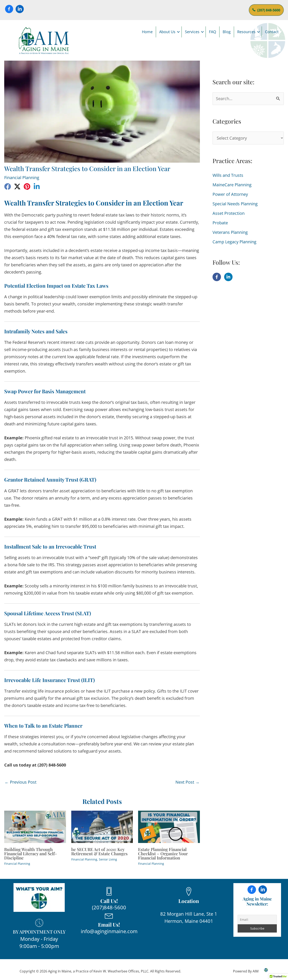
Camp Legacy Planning (234, 242)
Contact (272, 31)
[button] (178, 31)
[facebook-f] (218, 277)
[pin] (27, 186)
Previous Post (20, 782)
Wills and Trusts (228, 175)
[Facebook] (7, 186)
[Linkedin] (36, 186)
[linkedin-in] (229, 277)
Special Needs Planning (235, 204)
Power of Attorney (230, 194)
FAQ (212, 31)
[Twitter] (17, 186)
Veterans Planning (230, 232)
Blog (227, 31)
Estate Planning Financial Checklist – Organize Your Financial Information (163, 853)
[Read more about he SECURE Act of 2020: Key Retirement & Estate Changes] (102, 826)
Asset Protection (229, 213)
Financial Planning (21, 177)
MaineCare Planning (232, 185)
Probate (220, 223)
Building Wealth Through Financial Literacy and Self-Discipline (30, 853)
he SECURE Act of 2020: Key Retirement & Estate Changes (99, 851)
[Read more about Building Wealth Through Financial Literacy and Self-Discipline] (35, 826)
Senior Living (108, 859)
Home (147, 31)
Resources (246, 31)
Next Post (187, 782)
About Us (167, 31)
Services (192, 31)
